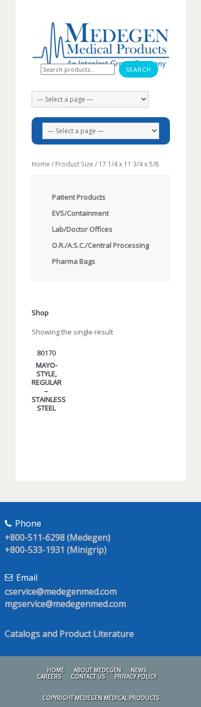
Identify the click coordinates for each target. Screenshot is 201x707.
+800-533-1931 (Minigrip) (56, 550)
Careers (49, 676)
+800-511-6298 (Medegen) (57, 537)
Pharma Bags (73, 261)
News (138, 670)
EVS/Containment (80, 213)
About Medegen (97, 670)
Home (41, 164)
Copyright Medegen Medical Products (100, 698)
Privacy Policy (136, 676)
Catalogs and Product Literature (69, 634)
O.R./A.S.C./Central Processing (100, 245)
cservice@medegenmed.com (61, 591)
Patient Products (79, 197)
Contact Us (88, 676)
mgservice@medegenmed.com (65, 604)
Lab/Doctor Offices (82, 229)
